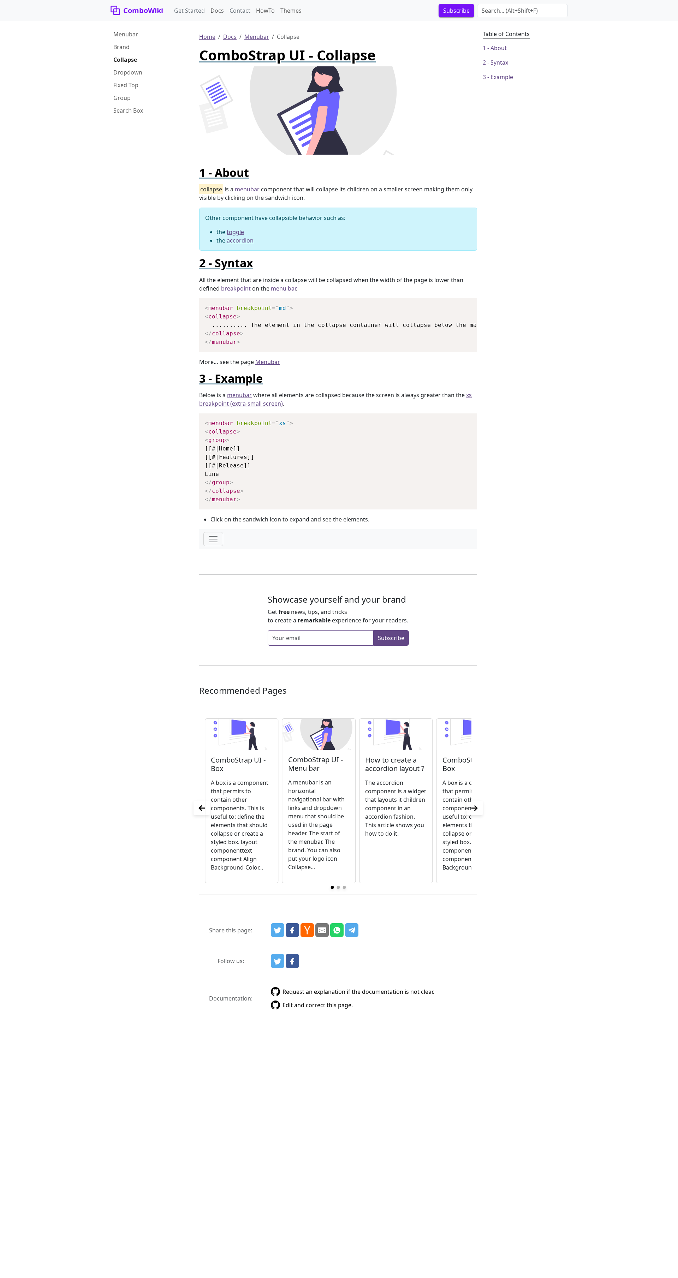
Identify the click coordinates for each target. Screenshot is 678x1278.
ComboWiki (143, 10)
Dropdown (127, 72)
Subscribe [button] (456, 10)
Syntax (499, 62)
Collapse (125, 60)
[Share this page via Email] (322, 930)
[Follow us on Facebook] (292, 961)
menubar (247, 189)
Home (207, 37)
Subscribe (391, 638)
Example (501, 77)
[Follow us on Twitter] (277, 961)
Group (122, 98)
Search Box (128, 110)
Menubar (125, 34)
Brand (121, 47)
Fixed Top (125, 85)
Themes (291, 10)
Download (463, 304)
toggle (235, 232)
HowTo (265, 10)
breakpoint (236, 288)
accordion (240, 240)
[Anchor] (255, 172)
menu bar (283, 288)
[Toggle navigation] (213, 539)
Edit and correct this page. (317, 1005)
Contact (240, 10)
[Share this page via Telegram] (351, 930)
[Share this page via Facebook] (292, 930)
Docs (217, 10)
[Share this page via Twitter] (277, 930)
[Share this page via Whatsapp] (337, 930)
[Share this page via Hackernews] (307, 930)
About (498, 48)
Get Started (189, 10)
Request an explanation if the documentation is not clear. (358, 992)
